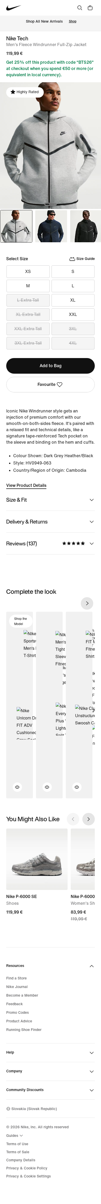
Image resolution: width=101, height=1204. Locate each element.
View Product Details (26, 485)
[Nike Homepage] (13, 8)
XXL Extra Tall (28, 329)
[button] (14, 790)
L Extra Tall (28, 300)
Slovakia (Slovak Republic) (34, 1109)
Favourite (46, 384)
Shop (72, 21)
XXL (73, 314)
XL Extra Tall (28, 314)
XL (73, 300)
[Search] (79, 7)
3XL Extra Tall (28, 343)
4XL (73, 343)
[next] (87, 603)
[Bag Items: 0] (90, 7)
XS (28, 271)
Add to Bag (51, 366)
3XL (73, 329)
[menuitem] (15, 1135)
